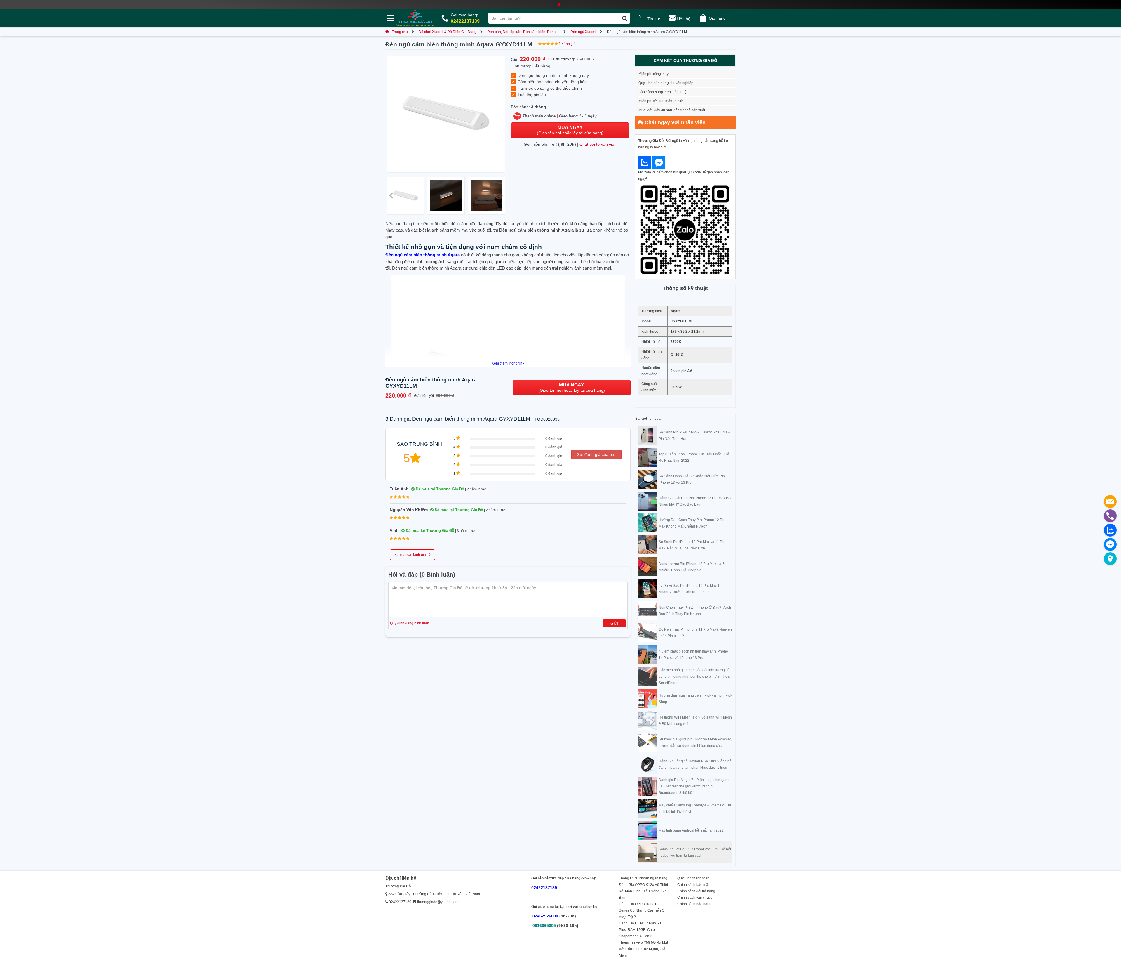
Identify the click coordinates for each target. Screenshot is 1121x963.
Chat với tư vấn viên (598, 144)
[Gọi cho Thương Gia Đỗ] (1110, 515)
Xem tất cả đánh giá (412, 554)
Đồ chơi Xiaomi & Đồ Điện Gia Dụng (447, 32)
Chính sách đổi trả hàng (696, 891)
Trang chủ (400, 32)
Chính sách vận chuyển (696, 898)
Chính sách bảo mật (693, 885)
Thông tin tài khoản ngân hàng (643, 878)
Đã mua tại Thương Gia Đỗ (439, 489)
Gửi (614, 623)
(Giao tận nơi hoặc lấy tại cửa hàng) (570, 130)
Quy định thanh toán (693, 878)
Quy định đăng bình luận (409, 623)
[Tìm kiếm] (624, 18)
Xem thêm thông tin (507, 363)
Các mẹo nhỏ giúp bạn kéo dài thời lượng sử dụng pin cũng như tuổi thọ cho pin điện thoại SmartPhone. (694, 676)
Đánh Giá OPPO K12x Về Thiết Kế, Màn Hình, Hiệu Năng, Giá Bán (643, 891)
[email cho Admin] (1110, 501)
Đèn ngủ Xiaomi (583, 32)
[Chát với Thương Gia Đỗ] (644, 162)
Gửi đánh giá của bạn (597, 454)
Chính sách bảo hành (694, 904)
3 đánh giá (567, 44)
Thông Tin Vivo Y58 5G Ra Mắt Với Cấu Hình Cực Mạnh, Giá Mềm (643, 949)
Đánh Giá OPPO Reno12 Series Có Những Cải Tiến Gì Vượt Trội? (642, 910)
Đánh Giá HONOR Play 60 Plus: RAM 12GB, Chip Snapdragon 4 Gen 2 (640, 929)
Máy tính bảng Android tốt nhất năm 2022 (691, 830)
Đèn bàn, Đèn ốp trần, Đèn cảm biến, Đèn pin (523, 32)
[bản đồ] (1110, 558)
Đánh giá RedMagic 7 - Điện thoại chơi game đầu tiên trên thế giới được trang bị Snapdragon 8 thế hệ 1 (694, 786)
